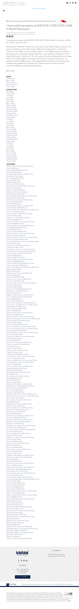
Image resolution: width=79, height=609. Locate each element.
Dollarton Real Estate (13, 275)
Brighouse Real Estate (13, 188)
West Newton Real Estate (14, 513)
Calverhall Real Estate (13, 204)
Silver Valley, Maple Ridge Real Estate (19, 469)
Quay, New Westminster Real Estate (18, 433)
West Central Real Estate (14, 505)
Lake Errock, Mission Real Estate (16, 350)
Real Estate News (12, 84)
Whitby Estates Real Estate (15, 522)
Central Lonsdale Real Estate (15, 235)
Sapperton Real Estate (13, 453)
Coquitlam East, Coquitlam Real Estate (19, 253)
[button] (10, 3)
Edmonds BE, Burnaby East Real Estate (19, 297)
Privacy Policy (49, 584)
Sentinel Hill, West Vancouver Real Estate (20, 463)
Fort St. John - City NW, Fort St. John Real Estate (22, 305)
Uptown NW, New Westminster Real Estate (20, 499)
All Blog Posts (10, 78)
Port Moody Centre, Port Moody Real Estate (20, 429)
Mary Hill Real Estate (13, 380)
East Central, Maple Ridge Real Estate (18, 289)
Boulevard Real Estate (13, 180)
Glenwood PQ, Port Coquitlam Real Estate (20, 316)
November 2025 (11, 111)
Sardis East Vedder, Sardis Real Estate (19, 457)
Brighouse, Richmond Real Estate (17, 192)
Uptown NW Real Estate (14, 497)
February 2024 (11, 153)
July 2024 (9, 143)
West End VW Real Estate (14, 509)
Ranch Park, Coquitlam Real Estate (17, 443)
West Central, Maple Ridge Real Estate (19, 507)
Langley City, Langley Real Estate (17, 354)
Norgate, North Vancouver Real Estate (19, 404)
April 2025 (10, 125)
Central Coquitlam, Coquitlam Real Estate (20, 233)
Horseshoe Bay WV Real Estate (16, 330)
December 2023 (11, 157)
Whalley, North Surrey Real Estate (17, 520)
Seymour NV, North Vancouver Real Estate (20, 467)
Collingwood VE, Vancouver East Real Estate (21, 251)
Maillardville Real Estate (14, 370)
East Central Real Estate (14, 287)
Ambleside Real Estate (13, 172)
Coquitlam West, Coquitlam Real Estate (19, 259)
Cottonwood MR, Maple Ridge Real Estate (20, 263)
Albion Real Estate (12, 168)
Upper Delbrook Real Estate (15, 489)
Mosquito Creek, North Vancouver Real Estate (21, 394)
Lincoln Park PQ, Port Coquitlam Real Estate (20, 356)
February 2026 (11, 105)
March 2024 (10, 151)
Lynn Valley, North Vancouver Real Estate (20, 362)
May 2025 (9, 123)
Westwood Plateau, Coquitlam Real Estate (20, 516)
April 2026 (9, 101)
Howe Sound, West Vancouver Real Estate (20, 336)
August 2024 (10, 141)
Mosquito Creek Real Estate (15, 392)
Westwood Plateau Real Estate (16, 514)
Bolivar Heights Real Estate (15, 178)
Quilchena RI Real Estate (14, 441)
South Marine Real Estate (14, 475)
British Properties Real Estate (15, 194)
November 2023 (11, 159)
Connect (21, 2)
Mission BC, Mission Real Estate (16, 388)
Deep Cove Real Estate (13, 269)
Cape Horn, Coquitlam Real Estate (17, 217)
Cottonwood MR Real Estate (15, 261)
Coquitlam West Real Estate (15, 257)
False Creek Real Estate (14, 299)
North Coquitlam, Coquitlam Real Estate (19, 408)
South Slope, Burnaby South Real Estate (19, 477)
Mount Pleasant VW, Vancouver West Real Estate (22, 396)
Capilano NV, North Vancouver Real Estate (20, 221)
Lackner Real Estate (12, 346)
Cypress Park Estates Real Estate (16, 265)
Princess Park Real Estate (14, 431)
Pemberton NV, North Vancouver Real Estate (23, 34)
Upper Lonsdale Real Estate (15, 493)
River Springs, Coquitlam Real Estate (18, 449)
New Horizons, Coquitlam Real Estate (18, 400)
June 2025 (10, 121)
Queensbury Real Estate (14, 435)
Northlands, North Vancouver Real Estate (19, 415)
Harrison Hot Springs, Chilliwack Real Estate (21, 326)
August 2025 (10, 117)
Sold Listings (10, 86)
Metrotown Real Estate (13, 382)
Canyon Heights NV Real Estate (16, 208)
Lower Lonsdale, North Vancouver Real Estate (21, 360)
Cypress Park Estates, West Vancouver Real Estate (22, 267)
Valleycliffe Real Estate (13, 501)
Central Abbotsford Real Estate (16, 227)
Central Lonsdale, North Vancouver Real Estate (21, 237)
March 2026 (10, 103)
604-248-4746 (10, 2)
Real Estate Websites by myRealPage (63, 584)
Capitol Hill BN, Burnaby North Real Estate (20, 225)
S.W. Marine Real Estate (14, 451)
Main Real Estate (11, 374)
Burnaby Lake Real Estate (14, 202)
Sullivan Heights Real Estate (15, 483)
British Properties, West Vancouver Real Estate (21, 196)
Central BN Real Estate (13, 229)
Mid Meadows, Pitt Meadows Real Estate (19, 386)
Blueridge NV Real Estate (14, 176)
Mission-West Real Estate (14, 390)
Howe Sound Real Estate (14, 334)
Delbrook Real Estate (13, 271)
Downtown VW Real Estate (15, 281)
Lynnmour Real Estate (13, 364)
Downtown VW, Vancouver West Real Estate (21, 283)
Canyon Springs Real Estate (15, 212)
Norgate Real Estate (13, 402)
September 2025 (12, 115)
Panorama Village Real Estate (16, 417)
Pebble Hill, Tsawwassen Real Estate (18, 421)
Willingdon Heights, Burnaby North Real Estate (21, 528)
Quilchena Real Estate (13, 439)
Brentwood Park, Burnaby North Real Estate (20, 186)
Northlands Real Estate (13, 413)
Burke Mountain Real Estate (15, 198)
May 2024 (9, 147)
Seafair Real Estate (12, 459)
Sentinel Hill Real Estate (14, 461)
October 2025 (11, 113)
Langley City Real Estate (14, 352)
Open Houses (10, 82)
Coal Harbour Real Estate (14, 247)
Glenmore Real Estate (13, 311)
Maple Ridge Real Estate (14, 378)
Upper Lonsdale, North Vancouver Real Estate (21, 495)
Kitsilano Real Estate (13, 340)
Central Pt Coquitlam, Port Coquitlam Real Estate (22, 241)
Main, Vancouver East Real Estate (17, 376)
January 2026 (11, 107)
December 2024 (11, 133)
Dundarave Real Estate (14, 285)
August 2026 (10, 93)
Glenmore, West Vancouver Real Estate (19, 313)
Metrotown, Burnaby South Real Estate (19, 384)
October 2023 (11, 161)
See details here (21, 42)
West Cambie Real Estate (14, 503)
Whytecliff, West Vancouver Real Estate (19, 526)
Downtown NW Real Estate (15, 277)
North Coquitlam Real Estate (15, 406)
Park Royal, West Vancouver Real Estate (19, 419)
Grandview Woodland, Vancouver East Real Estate (23, 318)
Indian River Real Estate (14, 338)
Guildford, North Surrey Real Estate (18, 320)
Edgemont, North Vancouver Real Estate (19, 295)
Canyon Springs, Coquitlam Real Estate (19, 213)
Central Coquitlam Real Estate (16, 231)
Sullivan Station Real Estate (15, 485)
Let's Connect (23, 577)
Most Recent (10, 91)
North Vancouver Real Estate (15, 412)
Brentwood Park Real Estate (15, 184)
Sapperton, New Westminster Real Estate (20, 455)
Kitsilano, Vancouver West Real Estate (18, 342)
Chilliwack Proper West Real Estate (17, 245)
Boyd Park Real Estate (13, 182)
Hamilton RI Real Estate (14, 322)
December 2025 (11, 109)
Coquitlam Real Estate (13, 255)
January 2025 (11, 131)
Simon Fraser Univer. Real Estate (17, 471)
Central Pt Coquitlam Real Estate (17, 239)
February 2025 (11, 129)
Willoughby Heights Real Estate (16, 530)
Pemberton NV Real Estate (15, 423)
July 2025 (9, 119)
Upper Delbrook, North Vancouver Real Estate (21, 491)
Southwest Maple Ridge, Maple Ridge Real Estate (22, 479)
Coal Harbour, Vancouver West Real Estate (20, 249)
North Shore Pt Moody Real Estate (17, 410)
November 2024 (11, 135)
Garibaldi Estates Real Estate (16, 307)
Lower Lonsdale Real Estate (15, 358)
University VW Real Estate (14, 487)
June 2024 (10, 145)
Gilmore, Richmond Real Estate (16, 309)
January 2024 (11, 155)
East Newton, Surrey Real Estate (16, 291)
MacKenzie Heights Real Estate (16, 368)
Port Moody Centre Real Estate (16, 427)
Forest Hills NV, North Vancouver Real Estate (20, 303)
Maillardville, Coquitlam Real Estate (18, 372)
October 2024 (11, 137)
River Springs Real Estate (14, 447)
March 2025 (10, 127)
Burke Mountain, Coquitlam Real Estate (19, 200)
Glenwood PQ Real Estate (14, 315)
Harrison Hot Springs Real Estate (17, 324)
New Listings (10, 80)
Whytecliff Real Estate (13, 524)
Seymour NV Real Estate (14, 465)
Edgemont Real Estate (13, 293)
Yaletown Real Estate (13, 536)
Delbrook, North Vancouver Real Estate (19, 273)
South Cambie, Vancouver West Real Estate (20, 473)
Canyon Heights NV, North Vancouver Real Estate (22, 210)
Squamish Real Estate (13, 481)
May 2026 (9, 99)
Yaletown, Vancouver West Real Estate (19, 538)
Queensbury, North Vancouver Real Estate (20, 437)
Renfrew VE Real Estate (14, 445)
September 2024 (12, 139)
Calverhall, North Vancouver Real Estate (19, 206)
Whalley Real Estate (13, 518)
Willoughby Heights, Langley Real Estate (20, 532)
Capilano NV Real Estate (14, 219)
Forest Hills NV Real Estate (14, 301)
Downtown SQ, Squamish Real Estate (18, 279)
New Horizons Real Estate (14, 398)
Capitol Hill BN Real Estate (15, 223)
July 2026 (9, 95)
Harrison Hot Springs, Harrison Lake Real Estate (22, 328)
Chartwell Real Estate (13, 243)
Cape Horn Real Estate (13, 215)
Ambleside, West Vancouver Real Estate (19, 174)
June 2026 (10, 97)
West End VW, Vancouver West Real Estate (20, 511)
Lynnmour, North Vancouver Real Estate (19, 366)
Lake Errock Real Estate (14, 348)
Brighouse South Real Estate (15, 190)
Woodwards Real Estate (14, 534)
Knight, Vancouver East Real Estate (17, 344)
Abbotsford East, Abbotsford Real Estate (19, 166)
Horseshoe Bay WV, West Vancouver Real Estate (22, 332)
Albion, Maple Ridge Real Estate (17, 170)
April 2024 (9, 149)
